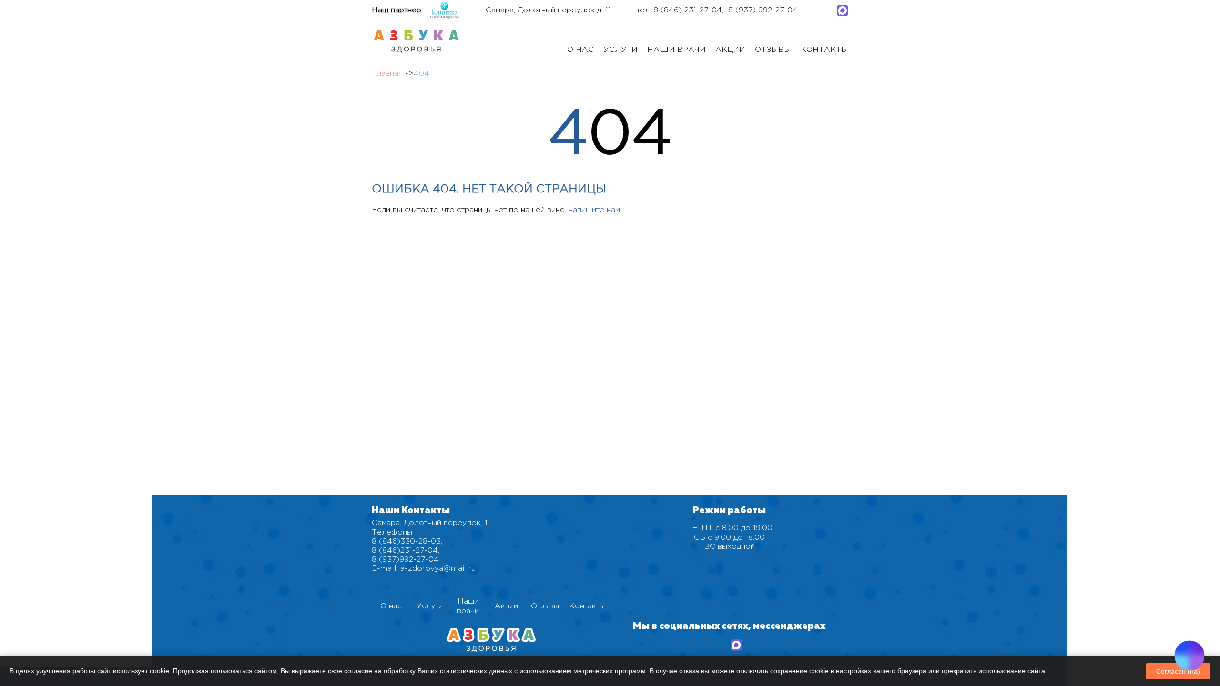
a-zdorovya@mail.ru (438, 568)
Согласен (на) (1178, 671)
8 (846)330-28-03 (406, 541)
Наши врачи (676, 49)
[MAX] (842, 10)
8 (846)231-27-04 (405, 550)
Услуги (620, 49)
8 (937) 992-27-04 (763, 10)
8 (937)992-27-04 (405, 559)
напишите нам (594, 209)
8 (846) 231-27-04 (687, 10)
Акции (730, 49)
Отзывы (773, 49)
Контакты (824, 49)
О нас (580, 49)
